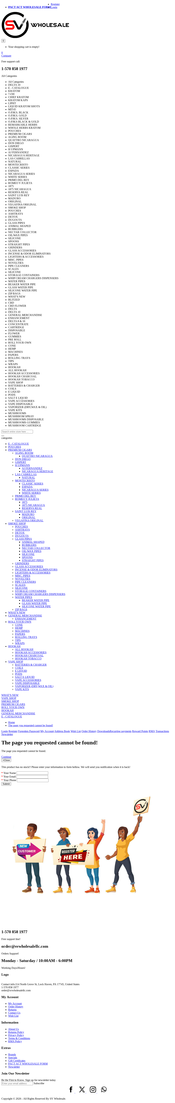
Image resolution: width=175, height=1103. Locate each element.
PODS (18, 673)
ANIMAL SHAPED (33, 542)
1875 (24, 502)
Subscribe (39, 1083)
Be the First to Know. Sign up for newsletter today (28, 1080)
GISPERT (20, 462)
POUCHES (14, 446)
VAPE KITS (22, 689)
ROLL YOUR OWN (19, 621)
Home (11, 722)
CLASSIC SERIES (32, 483)
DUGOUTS (22, 535)
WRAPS (20, 643)
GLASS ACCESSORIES (29, 566)
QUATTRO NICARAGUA (37, 456)
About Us (13, 1029)
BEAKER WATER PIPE (35, 600)
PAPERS (20, 634)
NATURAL (28, 477)
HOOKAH (14, 646)
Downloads (103, 731)
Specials (12, 1057)
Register (55, 4)
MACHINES (22, 631)
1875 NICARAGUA (33, 505)
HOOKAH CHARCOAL (29, 655)
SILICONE (28, 554)
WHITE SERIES (31, 492)
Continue (6, 756)
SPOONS (27, 557)
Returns (12, 1009)
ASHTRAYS (22, 529)
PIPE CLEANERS (25, 581)
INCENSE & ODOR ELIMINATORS (36, 569)
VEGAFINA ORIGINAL (29, 520)
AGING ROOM (24, 452)
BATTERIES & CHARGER (31, 664)
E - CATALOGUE (18, 443)
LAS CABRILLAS (26, 474)
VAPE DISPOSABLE (27, 683)
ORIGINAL (28, 517)
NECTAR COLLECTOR (36, 548)
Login (54, 7)
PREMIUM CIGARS (20, 449)
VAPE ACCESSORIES (28, 680)
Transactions (162, 731)
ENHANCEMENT (25, 618)
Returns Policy (16, 1032)
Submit (6, 784)
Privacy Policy (16, 1035)
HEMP (19, 627)
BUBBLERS (29, 545)
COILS (19, 667)
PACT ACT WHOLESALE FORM (29, 7)
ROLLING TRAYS (26, 637)
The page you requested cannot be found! (30, 725)
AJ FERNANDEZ (32, 468)
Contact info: (8, 984)
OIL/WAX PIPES (31, 551)
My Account (47, 731)
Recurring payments (120, 731)
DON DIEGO (23, 459)
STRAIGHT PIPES (33, 560)
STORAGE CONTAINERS (30, 591)
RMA (152, 731)
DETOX (20, 532)
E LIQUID (21, 670)
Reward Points (140, 731)
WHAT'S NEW (16, 612)
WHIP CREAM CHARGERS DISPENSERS (40, 594)
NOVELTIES (22, 578)
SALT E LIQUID (25, 677)
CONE (19, 624)
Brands (12, 1054)
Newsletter (7, 734)
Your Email (9, 776)
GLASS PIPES (23, 538)
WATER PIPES (23, 597)
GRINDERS (22, 563)
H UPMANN (22, 465)
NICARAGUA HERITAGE (37, 471)
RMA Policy (15, 1041)
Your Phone (9, 780)
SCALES (20, 584)
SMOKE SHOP (17, 523)
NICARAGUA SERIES (35, 489)
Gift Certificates (16, 1060)
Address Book (62, 731)
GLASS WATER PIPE (34, 603)
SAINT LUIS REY (25, 511)
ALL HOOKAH (24, 649)
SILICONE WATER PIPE (36, 606)
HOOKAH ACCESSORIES (30, 652)
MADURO (28, 514)
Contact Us (14, 1012)
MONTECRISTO (25, 480)
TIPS (18, 640)
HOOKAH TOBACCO (28, 658)
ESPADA (27, 486)
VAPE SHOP (15, 661)
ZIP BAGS (21, 609)
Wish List (76, 731)
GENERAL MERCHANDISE (25, 615)
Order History (89, 731)
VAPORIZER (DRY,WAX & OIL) (34, 686)
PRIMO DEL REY (25, 495)
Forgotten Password (29, 731)
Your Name (9, 773)
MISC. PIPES (22, 575)
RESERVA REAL (32, 508)
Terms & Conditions (19, 1038)
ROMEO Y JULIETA (27, 499)
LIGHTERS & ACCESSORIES (32, 572)
